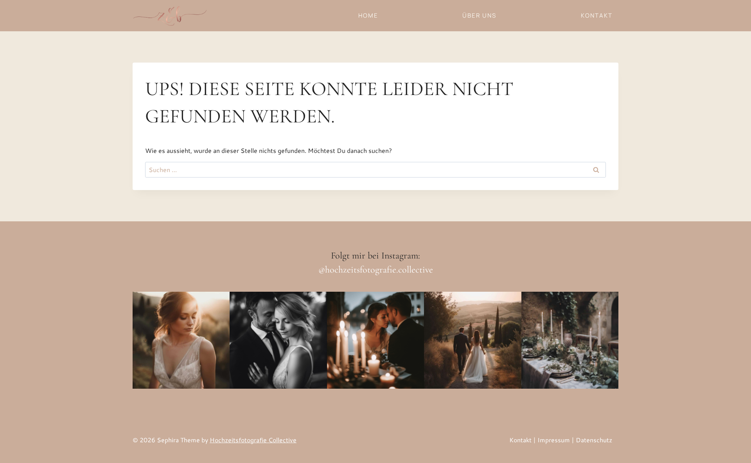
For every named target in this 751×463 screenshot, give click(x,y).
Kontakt (597, 15)
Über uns (479, 15)
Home (368, 15)
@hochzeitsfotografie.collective (375, 269)
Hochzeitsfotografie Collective (253, 439)
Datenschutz (594, 439)
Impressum (553, 439)
